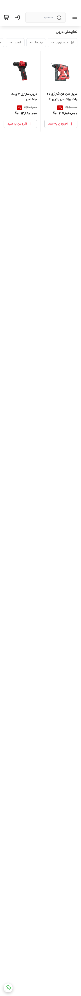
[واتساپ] (8, 987)
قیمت (18, 43)
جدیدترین (62, 43)
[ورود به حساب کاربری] (18, 17)
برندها (39, 43)
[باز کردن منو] (73, 17)
